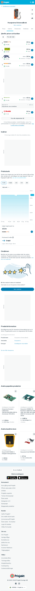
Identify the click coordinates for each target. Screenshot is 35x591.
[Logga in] (33, 2)
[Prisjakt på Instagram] (19, 583)
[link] (9, 406)
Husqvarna (17, 340)
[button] (32, 10)
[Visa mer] (2, 43)
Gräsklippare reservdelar (9, 6)
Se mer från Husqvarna (7, 350)
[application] (17, 206)
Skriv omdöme (17, 25)
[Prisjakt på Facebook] (16, 583)
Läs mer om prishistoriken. (19, 177)
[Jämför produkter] (32, 18)
